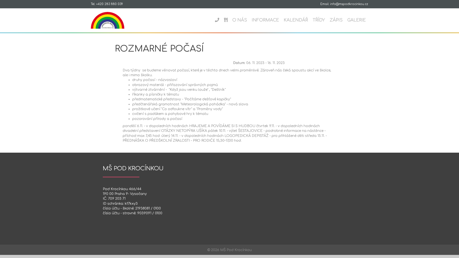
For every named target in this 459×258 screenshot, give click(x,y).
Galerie (356, 20)
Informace (265, 20)
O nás (239, 20)
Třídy (319, 20)
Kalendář (296, 20)
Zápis (336, 20)
